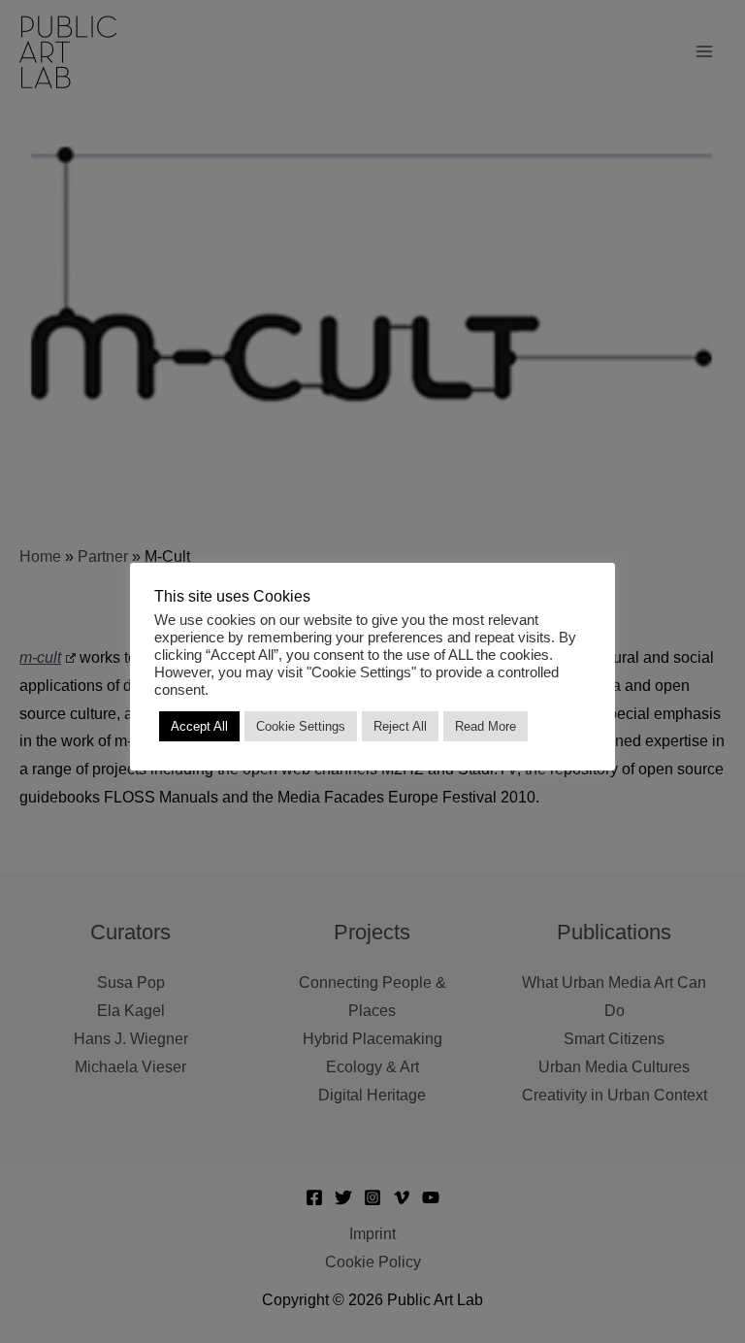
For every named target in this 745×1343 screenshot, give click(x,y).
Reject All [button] (400, 726)
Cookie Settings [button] (300, 726)
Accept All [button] (199, 726)
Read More (485, 726)
